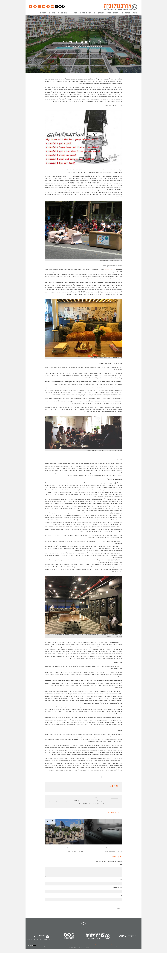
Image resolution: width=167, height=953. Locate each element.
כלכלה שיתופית (94, 777)
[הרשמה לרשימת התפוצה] (43, 6)
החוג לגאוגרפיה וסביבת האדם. (82, 944)
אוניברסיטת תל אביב (60, 944)
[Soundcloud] (35, 6)
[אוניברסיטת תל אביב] (60, 8)
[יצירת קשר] (39, 6)
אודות (135, 13)
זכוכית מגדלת (85, 13)
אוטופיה (118, 777)
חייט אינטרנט (75, 947)
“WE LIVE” (108, 270)
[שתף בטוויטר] (49, 786)
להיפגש (67, 47)
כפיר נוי (119, 851)
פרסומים (52, 13)
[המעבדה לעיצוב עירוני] (52, 8)
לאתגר (79, 47)
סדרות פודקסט (112, 13)
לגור (73, 47)
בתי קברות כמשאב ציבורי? (75, 848)
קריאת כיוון (125, 13)
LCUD (53, 946)
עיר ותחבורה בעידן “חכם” (114, 848)
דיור (111, 777)
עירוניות (63, 777)
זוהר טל (80, 851)
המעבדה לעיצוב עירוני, (105, 944)
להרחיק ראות (99, 13)
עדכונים (43, 13)
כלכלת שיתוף (82, 777)
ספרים (75, 13)
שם (121, 879)
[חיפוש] (48, 6)
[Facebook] (30, 6)
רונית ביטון (98, 47)
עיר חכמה (72, 777)
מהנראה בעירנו (64, 13)
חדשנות (104, 777)
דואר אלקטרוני (117, 887)
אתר (121, 895)
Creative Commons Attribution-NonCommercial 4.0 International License (106, 946)
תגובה (120, 864)
